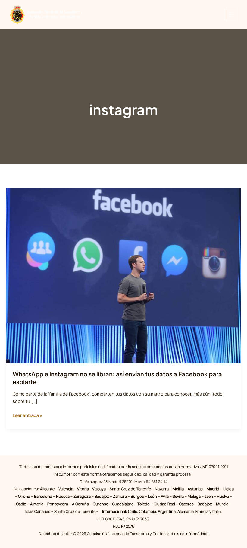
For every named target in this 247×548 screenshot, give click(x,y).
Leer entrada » (27, 415)
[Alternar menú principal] (230, 14)
